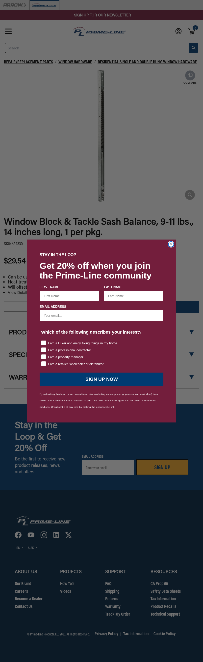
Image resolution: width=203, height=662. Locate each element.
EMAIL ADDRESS (53, 307)
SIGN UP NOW (101, 379)
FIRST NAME (49, 287)
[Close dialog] (171, 244)
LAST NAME (113, 287)
